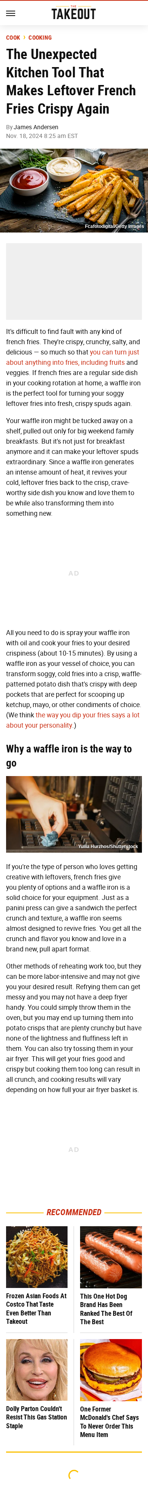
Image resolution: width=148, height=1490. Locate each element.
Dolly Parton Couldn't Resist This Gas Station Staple (36, 1417)
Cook (13, 38)
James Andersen (36, 127)
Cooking (40, 38)
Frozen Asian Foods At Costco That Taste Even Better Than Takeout (36, 1309)
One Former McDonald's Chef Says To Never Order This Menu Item (109, 1422)
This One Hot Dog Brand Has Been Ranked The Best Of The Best (106, 1309)
